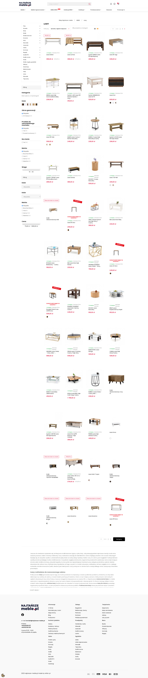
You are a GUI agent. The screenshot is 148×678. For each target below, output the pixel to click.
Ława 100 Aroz (114, 519)
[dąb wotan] (50, 144)
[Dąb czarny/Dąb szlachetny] (110, 481)
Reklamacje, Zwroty (81, 610)
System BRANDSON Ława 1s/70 (94, 96)
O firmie (50, 608)
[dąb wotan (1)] (34, 104)
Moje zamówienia (107, 610)
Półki (24, 71)
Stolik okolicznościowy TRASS (114, 475)
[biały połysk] (113, 103)
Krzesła (25, 28)
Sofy (24, 40)
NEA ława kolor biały (115, 219)
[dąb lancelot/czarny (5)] (36, 104)
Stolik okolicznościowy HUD (52, 218)
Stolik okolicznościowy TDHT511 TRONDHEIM (52, 475)
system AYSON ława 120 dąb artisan (116, 138)
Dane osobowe (106, 613)
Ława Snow (113, 432)
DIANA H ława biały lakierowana (51, 392)
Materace (78, 652)
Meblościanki (27, 69)
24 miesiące (27, 116)
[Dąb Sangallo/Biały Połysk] (89, 480)
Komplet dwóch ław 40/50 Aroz (52, 310)
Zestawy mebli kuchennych (56, 633)
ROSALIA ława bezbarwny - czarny (52, 263)
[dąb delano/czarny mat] (110, 103)
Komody (25, 50)
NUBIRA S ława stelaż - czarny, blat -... (95, 392)
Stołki (24, 33)
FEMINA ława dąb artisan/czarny (93, 434)
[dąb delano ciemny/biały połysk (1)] (28, 104)
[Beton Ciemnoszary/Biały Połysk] (47, 523)
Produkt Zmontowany (29, 133)
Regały (25, 52)
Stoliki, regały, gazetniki (29, 62)
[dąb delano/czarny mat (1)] (23, 104)
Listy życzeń (105, 617)
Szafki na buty (79, 631)
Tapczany (26, 79)
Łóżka (24, 47)
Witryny (25, 64)
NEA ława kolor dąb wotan (73, 263)
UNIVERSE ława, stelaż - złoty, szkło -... (52, 352)
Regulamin (78, 608)
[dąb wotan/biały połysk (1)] (31, 104)
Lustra (77, 633)
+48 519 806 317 (26, 625)
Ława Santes (71, 177)
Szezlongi (26, 67)
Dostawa (78, 615)
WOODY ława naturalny (92, 308)
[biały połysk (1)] (26, 104)
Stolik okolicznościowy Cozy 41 (116, 391)
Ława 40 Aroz (113, 266)
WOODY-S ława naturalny (93, 180)
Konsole (25, 38)
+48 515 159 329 (26, 627)
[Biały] (110, 185)
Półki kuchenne (52, 629)
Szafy (24, 59)
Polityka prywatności (81, 617)
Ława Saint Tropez (93, 474)
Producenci (51, 617)
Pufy (24, 26)
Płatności (78, 613)
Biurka (104, 624)
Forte (25, 156)
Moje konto (105, 608)
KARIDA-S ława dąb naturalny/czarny (94, 138)
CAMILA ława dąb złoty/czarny (115, 352)
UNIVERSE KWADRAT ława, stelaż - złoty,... (94, 265)
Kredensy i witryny (53, 626)
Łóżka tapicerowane (81, 642)
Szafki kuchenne (53, 631)
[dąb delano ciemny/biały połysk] (116, 103)
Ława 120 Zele (50, 137)
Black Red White (28, 153)
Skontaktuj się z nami (54, 610)
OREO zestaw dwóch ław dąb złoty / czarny (94, 221)
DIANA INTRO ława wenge (93, 350)
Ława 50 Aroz (71, 222)
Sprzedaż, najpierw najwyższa (59, 28)
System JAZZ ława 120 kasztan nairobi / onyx (74, 96)
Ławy (24, 74)
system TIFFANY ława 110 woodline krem (52, 178)
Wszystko (26, 113)
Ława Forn (112, 95)
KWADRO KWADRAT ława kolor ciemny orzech (73, 308)
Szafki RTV (26, 55)
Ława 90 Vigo (113, 55)
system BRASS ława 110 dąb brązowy (94, 55)
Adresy (104, 615)
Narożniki (25, 43)
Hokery (50, 624)
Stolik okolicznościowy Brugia (51, 517)
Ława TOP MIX (114, 177)
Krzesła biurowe (106, 626)
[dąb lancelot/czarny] (68, 230)
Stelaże (77, 654)
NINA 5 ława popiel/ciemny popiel (116, 308)
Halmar (26, 158)
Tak (25, 131)
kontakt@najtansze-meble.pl (35, 621)
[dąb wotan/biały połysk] (47, 144)
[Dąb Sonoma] (113, 185)
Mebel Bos (26, 161)
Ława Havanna (71, 516)
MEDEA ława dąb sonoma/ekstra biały (52, 96)
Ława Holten (50, 55)
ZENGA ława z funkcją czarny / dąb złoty (73, 352)
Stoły (24, 31)
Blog (49, 615)
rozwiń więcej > (34, 590)
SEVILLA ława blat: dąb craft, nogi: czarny (73, 394)
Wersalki (25, 76)
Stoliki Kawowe (27, 35)
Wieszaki (77, 626)
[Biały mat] (110, 438)
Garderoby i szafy (80, 624)
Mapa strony (52, 613)
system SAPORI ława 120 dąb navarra (52, 434)
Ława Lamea (71, 55)
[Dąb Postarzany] (68, 522)
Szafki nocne (26, 57)
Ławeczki (25, 45)
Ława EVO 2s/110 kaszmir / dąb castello (72, 435)
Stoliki (50, 652)
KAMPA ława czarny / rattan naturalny (73, 138)
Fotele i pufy (52, 640)
